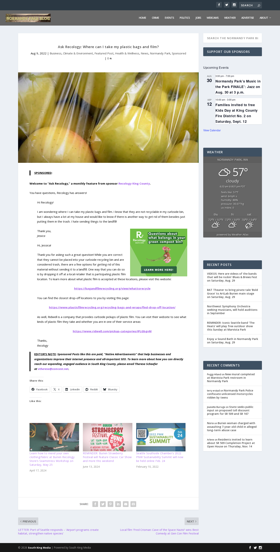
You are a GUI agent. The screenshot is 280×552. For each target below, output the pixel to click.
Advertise (247, 17)
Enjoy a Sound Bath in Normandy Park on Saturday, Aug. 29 (232, 340)
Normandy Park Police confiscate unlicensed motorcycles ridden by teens (230, 394)
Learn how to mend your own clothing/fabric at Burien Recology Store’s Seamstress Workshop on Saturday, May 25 (52, 458)
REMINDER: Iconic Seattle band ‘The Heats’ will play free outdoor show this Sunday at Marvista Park (230, 326)
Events (169, 17)
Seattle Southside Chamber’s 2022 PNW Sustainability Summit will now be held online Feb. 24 (159, 457)
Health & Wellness (127, 53)
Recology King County (134, 183)
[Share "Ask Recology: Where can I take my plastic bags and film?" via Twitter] (103, 504)
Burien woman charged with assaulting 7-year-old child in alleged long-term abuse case (232, 426)
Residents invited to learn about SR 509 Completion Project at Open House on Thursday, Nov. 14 (231, 443)
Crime (155, 17)
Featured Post (104, 53)
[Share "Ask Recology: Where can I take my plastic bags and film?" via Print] (133, 504)
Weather (230, 17)
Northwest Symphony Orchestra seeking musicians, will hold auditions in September (232, 309)
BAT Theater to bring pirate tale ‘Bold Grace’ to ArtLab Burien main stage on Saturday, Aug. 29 (232, 293)
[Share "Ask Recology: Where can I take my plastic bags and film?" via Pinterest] (110, 504)
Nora (210, 423)
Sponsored (179, 53)
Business (56, 53)
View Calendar (212, 130)
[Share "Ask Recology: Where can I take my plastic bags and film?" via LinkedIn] (118, 504)
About (264, 17)
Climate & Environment (78, 53)
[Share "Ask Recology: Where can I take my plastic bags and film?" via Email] (126, 504)
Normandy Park (160, 53)
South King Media (39, 547)
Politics (185, 17)
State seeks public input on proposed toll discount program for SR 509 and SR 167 (230, 410)
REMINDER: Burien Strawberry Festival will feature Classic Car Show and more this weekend (107, 457)
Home (142, 17)
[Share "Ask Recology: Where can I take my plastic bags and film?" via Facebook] (95, 504)
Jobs (198, 17)
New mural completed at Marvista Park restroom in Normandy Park (231, 377)
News (144, 53)
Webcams (212, 17)
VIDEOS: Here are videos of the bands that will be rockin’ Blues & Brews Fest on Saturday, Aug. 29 (232, 277)
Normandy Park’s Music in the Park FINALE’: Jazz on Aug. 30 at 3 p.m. (238, 87)
